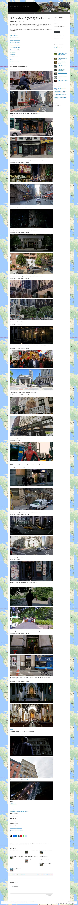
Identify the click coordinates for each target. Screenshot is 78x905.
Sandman (12, 843)
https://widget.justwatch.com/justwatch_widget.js (19, 811)
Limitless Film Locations (44, 856)
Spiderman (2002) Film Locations (16, 828)
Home (11, 13)
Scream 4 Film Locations (33, 850)
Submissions (23, 13)
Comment (49, 895)
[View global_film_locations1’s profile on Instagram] (56, 47)
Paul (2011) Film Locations (62, 73)
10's (19, 843)
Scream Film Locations (47, 863)
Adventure (22, 843)
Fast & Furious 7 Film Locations (16, 850)
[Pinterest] (57, 47)
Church (11, 59)
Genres (18, 13)
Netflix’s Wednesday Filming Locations (44, 874)
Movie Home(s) (26, 843)
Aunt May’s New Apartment (15, 40)
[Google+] (60, 47)
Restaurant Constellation (15, 49)
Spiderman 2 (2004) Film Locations (16, 830)
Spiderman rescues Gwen (15, 42)
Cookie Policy (25, 903)
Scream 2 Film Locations (47, 850)
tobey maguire (26, 843)
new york (43, 843)
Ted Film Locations (32, 859)
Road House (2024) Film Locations (60, 91)
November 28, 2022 (21, 21)
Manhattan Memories (14, 37)
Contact (28, 13)
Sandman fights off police (15, 47)
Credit (11, 729)
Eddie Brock (36, 843)
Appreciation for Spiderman (15, 44)
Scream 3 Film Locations (18, 856)
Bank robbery (12, 52)
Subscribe (56, 23)
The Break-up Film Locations (45, 859)
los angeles (40, 843)
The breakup (12, 54)
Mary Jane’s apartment (14, 61)
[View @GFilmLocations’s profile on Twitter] (54, 47)
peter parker (48, 843)
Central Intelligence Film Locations (31, 856)
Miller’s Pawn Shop (13, 35)
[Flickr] (61, 47)
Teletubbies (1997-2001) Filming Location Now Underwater (62, 54)
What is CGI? (25, 779)
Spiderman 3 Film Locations (18, 843)
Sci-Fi (30, 843)
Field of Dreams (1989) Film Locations (17, 874)
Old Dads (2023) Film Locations (59, 92)
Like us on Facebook (58, 38)
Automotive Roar (13, 21)
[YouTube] (58, 47)
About (15, 13)
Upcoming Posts (34, 13)
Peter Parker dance (14, 57)
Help (39, 13)
